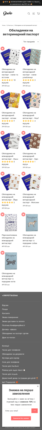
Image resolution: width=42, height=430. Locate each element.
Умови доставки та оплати (13, 321)
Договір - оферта (9, 329)
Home (3, 25)
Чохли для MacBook (10, 366)
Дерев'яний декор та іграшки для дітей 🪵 (20, 378)
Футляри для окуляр (10, 358)
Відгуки (5, 305)
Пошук (5, 309)
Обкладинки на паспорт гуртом (15, 333)
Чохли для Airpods (9, 374)
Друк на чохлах (8, 337)
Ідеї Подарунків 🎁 (10, 382)
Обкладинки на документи (13, 354)
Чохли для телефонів (11, 350)
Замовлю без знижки (21, 418)
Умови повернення (10, 317)
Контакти (6, 313)
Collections (10, 25)
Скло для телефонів (10, 362)
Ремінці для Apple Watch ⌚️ (13, 370)
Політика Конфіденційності (13, 325)
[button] (8, 80)
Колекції (5, 346)
